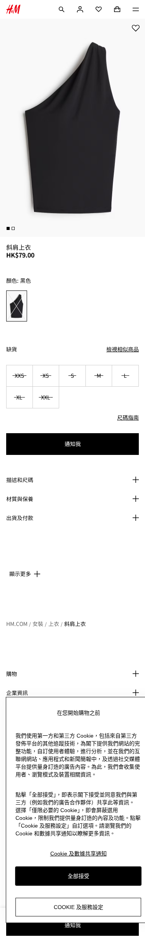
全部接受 (78, 876)
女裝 (37, 623)
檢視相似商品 (122, 349)
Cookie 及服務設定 (78, 907)
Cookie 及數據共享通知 (78, 853)
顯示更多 (20, 573)
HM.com (16, 623)
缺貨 (11, 349)
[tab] (8, 228)
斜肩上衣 (75, 623)
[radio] (17, 306)
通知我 (73, 444)
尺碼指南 (128, 417)
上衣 (53, 623)
